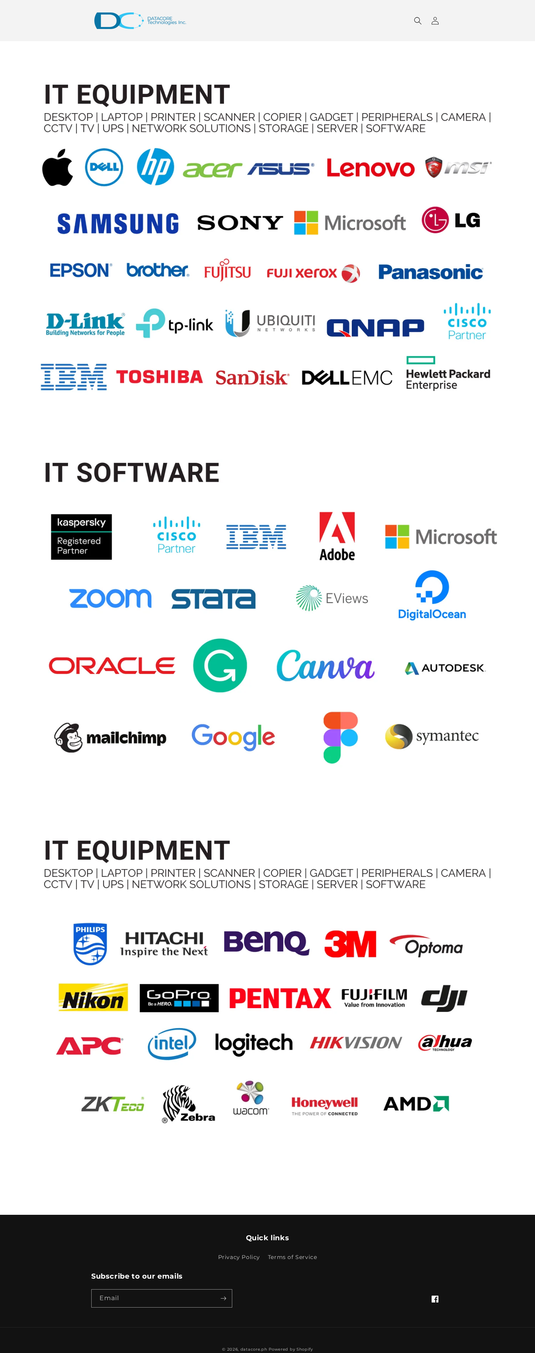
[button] (418, 20)
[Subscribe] (223, 1298)
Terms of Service (292, 1257)
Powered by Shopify (291, 1349)
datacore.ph (254, 1349)
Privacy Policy (239, 1257)
